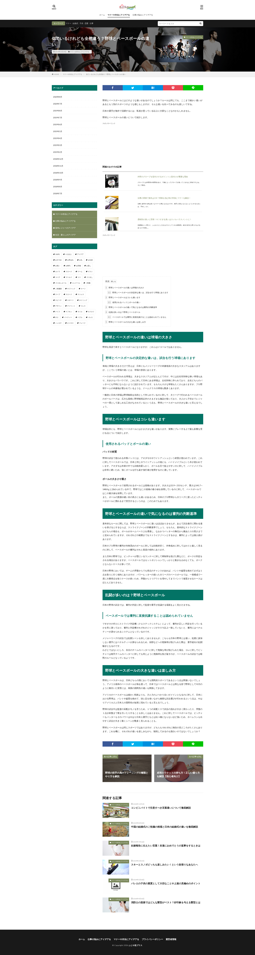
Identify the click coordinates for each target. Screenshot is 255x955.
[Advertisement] (153, 143)
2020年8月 (57, 97)
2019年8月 (57, 111)
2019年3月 (57, 145)
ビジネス (70, 323)
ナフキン (69, 312)
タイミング (83, 300)
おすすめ (58, 260)
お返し (88, 266)
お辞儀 (78, 266)
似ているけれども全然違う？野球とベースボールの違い (106, 74)
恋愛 (86, 23)
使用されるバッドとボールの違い (124, 302)
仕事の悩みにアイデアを (143, 15)
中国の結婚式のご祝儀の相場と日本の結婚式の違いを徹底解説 (164, 826)
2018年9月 (57, 180)
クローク (69, 271)
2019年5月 (57, 131)
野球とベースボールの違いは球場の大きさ (125, 287)
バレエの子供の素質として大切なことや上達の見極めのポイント (165, 883)
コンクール (76, 283)
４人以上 (68, 254)
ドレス (83, 306)
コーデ (57, 277)
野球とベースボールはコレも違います (123, 297)
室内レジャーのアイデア (65, 228)
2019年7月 (57, 117)
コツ (79, 277)
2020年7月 (57, 104)
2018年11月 (58, 166)
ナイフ (57, 312)
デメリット (71, 306)
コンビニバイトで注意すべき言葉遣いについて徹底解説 (161, 807)
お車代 (68, 266)
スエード (69, 294)
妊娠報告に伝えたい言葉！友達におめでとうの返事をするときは (165, 845)
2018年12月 (58, 159)
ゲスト (90, 271)
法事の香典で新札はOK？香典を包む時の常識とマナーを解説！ (164, 198)
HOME (56, 74)
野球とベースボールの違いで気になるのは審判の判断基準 (131, 307)
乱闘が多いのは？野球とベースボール (123, 312)
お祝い (57, 266)
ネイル (80, 312)
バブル (80, 317)
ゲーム (80, 271)
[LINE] (193, 87)
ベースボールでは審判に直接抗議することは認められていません (137, 317)
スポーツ (70, 300)
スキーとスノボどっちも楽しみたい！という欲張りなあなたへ (164, 864)
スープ (57, 294)
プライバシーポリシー (152, 939)
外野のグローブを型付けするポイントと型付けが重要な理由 (163, 176)
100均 (57, 254)
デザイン (58, 306)
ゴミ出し (89, 277)
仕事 (91, 23)
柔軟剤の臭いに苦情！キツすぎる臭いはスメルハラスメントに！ (165, 219)
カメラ (57, 271)
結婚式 (75, 23)
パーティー (68, 317)
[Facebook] (113, 87)
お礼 (80, 260)
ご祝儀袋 (58, 289)
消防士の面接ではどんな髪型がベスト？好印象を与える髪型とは (165, 902)
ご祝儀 (88, 283)
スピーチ (58, 300)
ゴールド (69, 277)
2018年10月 (58, 173)
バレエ (90, 317)
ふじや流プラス (135, 945)
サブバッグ (71, 289)
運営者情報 (171, 939)
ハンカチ (58, 323)
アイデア (80, 254)
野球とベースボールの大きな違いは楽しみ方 (126, 322)
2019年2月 (57, 152)
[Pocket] (173, 87)
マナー (68, 23)
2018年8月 (57, 186)
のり (56, 317)
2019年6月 (57, 124)
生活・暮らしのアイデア (65, 235)
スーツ (83, 289)
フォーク (82, 323)
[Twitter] (133, 87)
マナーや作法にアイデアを (119, 15)
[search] (200, 23)
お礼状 (90, 260)
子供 (81, 23)
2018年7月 (57, 193)
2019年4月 (57, 138)
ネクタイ (91, 312)
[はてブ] (153, 87)
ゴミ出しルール (60, 283)
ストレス (81, 294)
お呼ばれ (70, 260)
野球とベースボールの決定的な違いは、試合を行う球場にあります (138, 292)
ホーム (102, 15)
